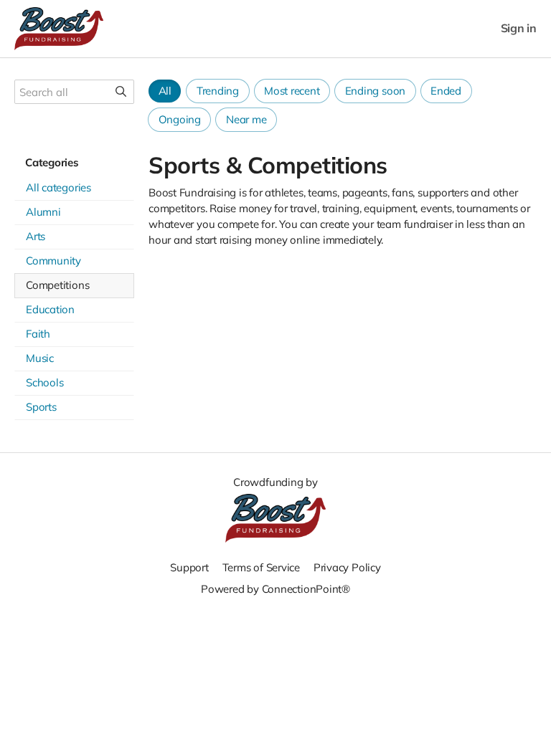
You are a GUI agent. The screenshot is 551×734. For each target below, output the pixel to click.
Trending (218, 90)
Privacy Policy (347, 567)
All (165, 90)
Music (40, 358)
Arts (35, 236)
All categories (58, 187)
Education (50, 309)
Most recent (292, 90)
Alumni (43, 212)
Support (189, 567)
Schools (44, 382)
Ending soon (375, 90)
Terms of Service (261, 567)
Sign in (519, 28)
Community (53, 260)
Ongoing (180, 119)
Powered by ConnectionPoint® (275, 589)
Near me (246, 119)
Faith (38, 333)
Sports (41, 407)
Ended (445, 90)
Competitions (57, 285)
